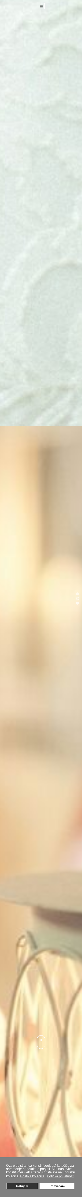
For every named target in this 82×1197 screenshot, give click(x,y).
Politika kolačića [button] (32, 1176)
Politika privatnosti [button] (60, 1176)
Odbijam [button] (22, 1186)
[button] (77, 593)
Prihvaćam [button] (57, 1186)
